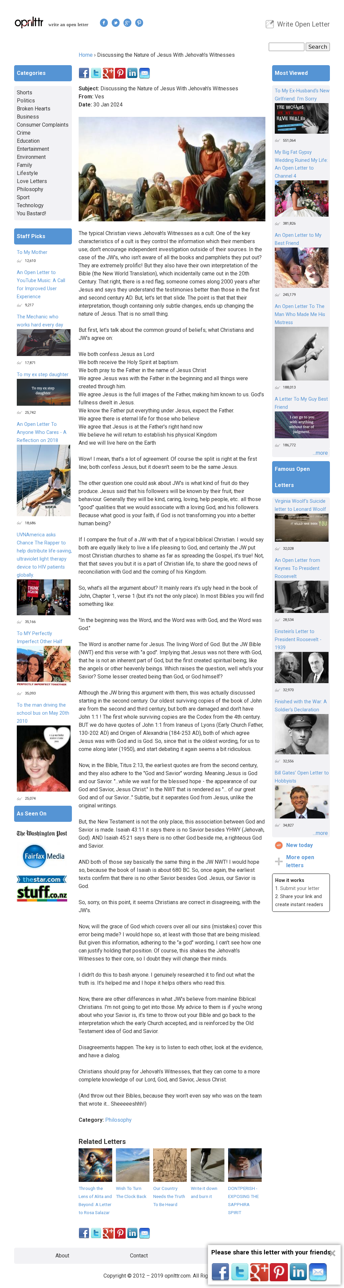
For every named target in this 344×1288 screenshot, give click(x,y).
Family (24, 165)
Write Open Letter (303, 24)
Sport (23, 197)
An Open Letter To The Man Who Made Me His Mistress (300, 314)
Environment (31, 157)
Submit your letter (299, 888)
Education (28, 141)
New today (299, 845)
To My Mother (32, 252)
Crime (24, 133)
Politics (26, 100)
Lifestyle (27, 173)
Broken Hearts (33, 108)
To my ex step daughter (43, 374)
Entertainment (33, 149)
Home (86, 55)
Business (28, 117)
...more (320, 453)
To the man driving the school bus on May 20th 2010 (43, 713)
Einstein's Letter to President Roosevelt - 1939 (298, 640)
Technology (30, 205)
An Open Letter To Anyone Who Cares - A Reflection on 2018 (42, 432)
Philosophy (118, 1120)
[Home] (29, 22)
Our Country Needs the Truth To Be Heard (169, 1196)
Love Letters (32, 181)
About (62, 1255)
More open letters (300, 861)
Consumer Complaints (43, 125)
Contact (139, 1255)
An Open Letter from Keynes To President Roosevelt (297, 568)
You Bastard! (31, 213)
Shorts (24, 92)
